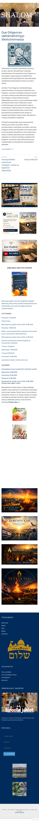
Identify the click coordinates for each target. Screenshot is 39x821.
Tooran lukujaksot (8, 346)
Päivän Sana (6, 321)
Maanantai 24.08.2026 (9, 372)
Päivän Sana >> (14, 402)
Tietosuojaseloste (19, 812)
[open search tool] (33, 15)
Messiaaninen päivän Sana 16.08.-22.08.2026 (17, 337)
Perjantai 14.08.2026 (9, 328)
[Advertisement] (19, 462)
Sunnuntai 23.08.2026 (9, 356)
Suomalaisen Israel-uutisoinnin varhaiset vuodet (19, 369)
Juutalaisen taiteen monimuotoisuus (15, 360)
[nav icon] (36, 15)
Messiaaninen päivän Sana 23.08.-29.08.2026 (17, 324)
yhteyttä (7, 677)
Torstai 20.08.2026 (8, 353)
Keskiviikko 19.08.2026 (9, 350)
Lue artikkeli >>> (8, 149)
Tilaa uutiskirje (6, 672)
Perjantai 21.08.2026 (9, 318)
